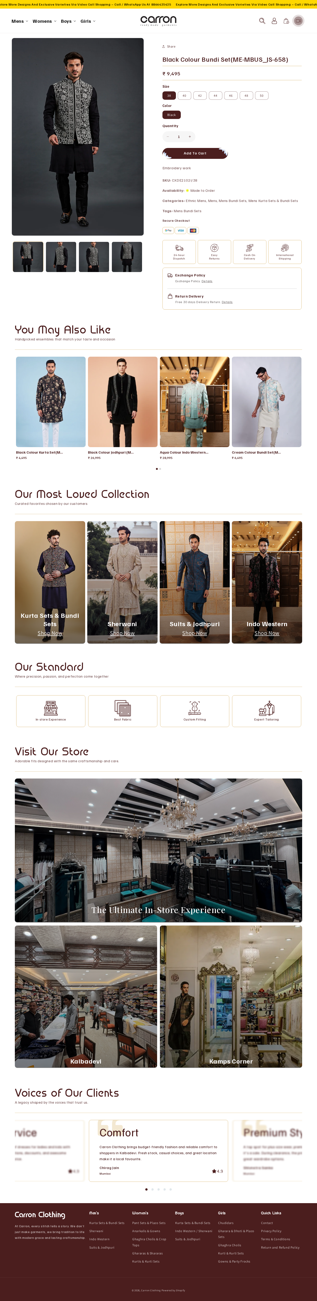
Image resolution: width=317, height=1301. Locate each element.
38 (169, 95)
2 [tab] (160, 469)
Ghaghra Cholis (229, 1245)
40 (184, 95)
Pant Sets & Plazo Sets (148, 1223)
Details (207, 281)
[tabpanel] (51, 409)
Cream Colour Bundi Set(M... (256, 452)
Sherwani (96, 1231)
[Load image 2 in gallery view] (61, 257)
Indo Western (99, 1239)
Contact (267, 1223)
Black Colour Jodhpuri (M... (111, 452)
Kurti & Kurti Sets (231, 1253)
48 (246, 95)
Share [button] (171, 46)
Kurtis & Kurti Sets (145, 1261)
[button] (19, 21)
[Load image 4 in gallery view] (127, 257)
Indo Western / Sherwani (193, 1231)
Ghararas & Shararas (147, 1253)
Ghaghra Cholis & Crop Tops (149, 1242)
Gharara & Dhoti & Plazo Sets (236, 1234)
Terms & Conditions (275, 1239)
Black (171, 115)
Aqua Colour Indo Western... (184, 452)
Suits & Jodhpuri (101, 1247)
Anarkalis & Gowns (146, 1231)
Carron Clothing (151, 1290)
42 (200, 95)
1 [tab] (157, 469)
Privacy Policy (271, 1231)
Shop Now (50, 633)
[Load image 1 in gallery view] (28, 257)
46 (231, 95)
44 (215, 95)
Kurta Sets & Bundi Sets (107, 1223)
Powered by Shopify (173, 1290)
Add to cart (54, 442)
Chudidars (225, 1223)
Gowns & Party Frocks (234, 1261)
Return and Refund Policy (280, 1247)
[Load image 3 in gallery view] (94, 257)
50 (262, 95)
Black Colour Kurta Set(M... (39, 452)
